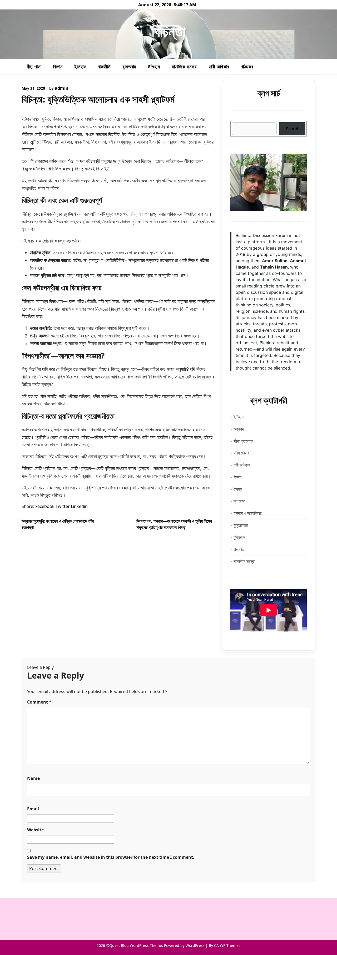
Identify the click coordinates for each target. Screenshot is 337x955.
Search (292, 128)
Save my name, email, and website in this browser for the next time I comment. (110, 857)
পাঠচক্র (247, 66)
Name (33, 778)
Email (33, 809)
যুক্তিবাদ (129, 66)
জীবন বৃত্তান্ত (243, 441)
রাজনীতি (104, 66)
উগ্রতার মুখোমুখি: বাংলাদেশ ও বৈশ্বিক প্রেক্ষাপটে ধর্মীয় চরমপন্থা (58, 524)
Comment (39, 702)
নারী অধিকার (219, 66)
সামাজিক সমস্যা (184, 66)
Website (35, 830)
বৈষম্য (238, 489)
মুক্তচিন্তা (241, 525)
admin (61, 88)
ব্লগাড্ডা (239, 501)
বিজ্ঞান (58, 66)
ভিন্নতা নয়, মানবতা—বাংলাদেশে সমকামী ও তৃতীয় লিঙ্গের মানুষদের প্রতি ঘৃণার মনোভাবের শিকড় (174, 524)
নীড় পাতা (34, 66)
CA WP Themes (227, 945)
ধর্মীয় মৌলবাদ (242, 453)
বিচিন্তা (169, 31)
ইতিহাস (80, 66)
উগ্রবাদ (239, 429)
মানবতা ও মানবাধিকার (247, 513)
